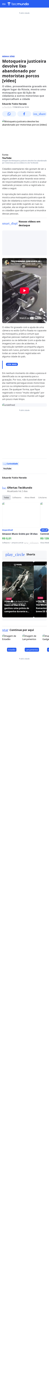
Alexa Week (30, 497)
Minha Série (8, 56)
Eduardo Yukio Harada (14, 103)
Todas (6, 497)
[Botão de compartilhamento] (9, 114)
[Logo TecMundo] (18, 3)
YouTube (6, 158)
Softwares (16, 497)
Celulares (42, 497)
